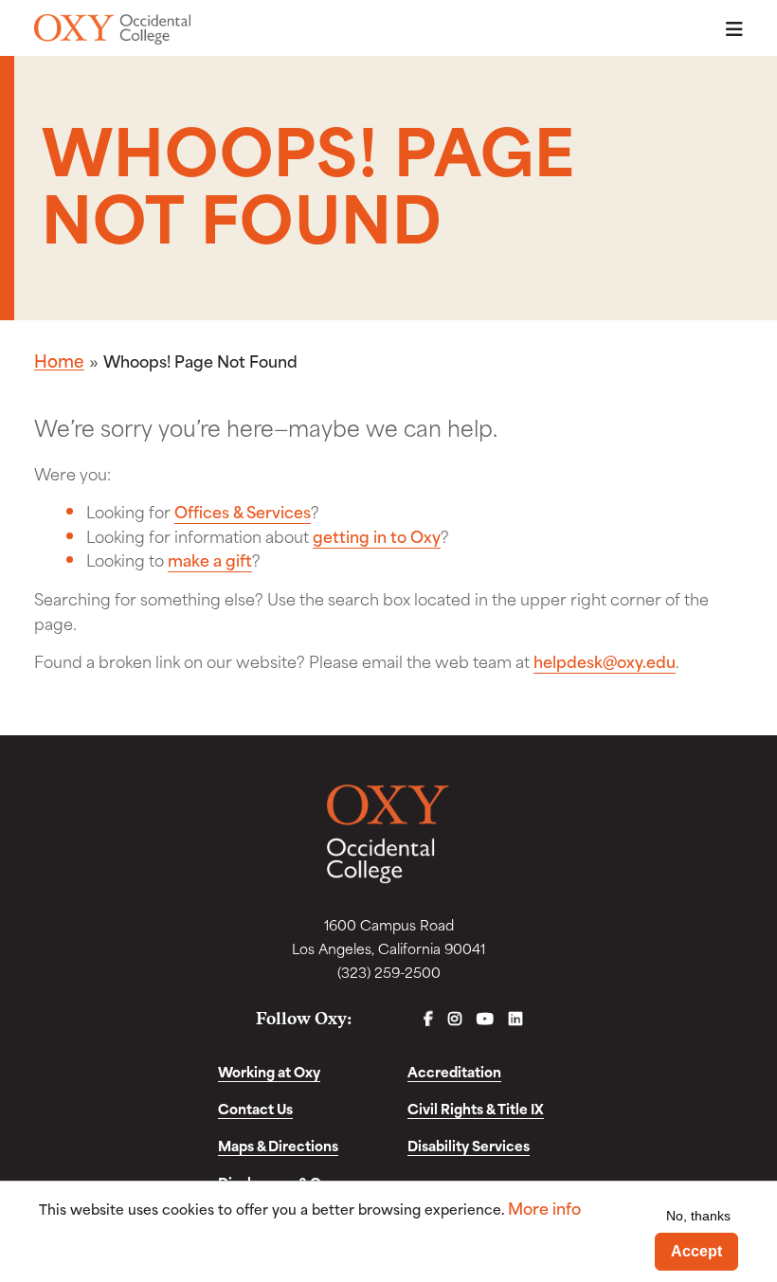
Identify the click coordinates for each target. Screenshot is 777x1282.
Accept (696, 1251)
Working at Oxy (269, 1071)
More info (544, 1207)
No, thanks (698, 1215)
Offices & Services (242, 510)
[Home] (112, 29)
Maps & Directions (278, 1145)
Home (59, 360)
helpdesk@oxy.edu (604, 660)
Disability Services (468, 1145)
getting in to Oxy (377, 535)
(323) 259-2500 (389, 972)
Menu (728, 29)
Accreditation (454, 1071)
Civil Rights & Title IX (475, 1108)
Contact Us (255, 1108)
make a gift (210, 559)
